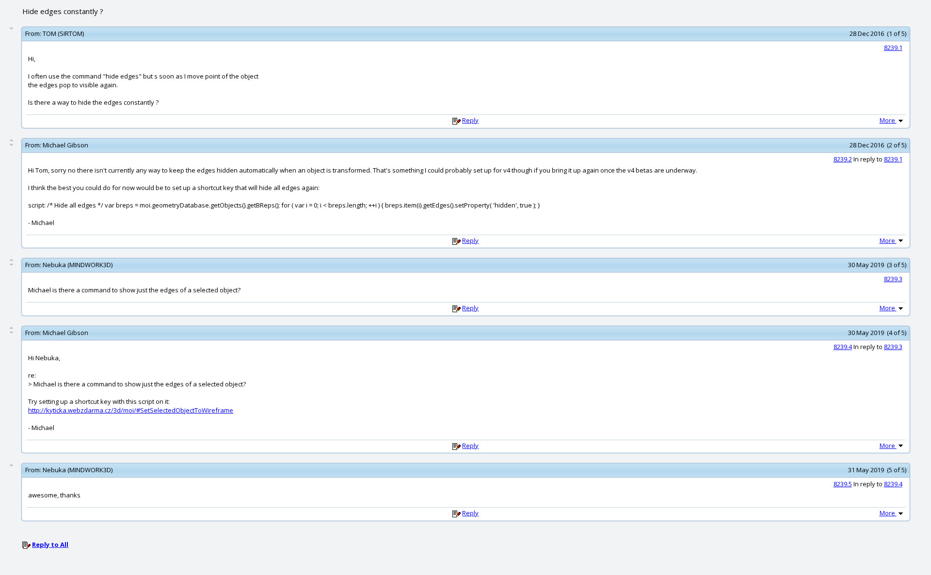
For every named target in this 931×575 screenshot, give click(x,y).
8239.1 (893, 47)
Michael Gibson (65, 145)
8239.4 (843, 346)
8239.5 (843, 483)
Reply (470, 120)
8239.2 (843, 159)
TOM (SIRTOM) (63, 33)
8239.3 (893, 278)
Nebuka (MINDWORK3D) (77, 264)
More (888, 120)
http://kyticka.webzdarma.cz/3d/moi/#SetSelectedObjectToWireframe (130, 410)
